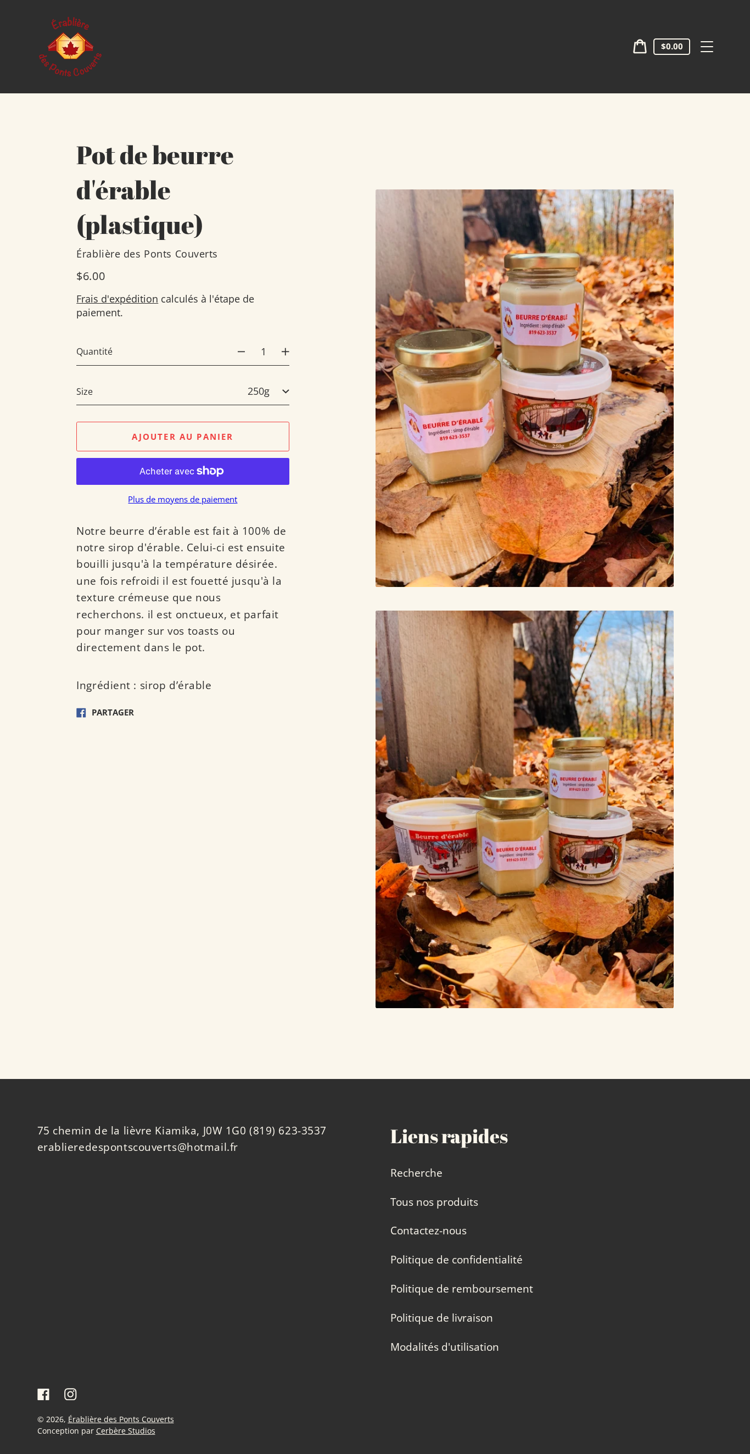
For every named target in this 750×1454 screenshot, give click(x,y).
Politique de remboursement (461, 1289)
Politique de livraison (441, 1318)
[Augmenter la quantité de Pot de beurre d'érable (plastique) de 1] (291, 351)
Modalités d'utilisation (444, 1347)
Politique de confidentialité (456, 1259)
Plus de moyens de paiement (182, 499)
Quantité (94, 351)
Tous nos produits (434, 1202)
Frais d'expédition (117, 298)
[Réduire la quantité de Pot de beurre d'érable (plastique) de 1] (235, 351)
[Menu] (707, 46)
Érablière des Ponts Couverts (121, 1419)
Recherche (416, 1173)
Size (84, 391)
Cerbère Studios (125, 1430)
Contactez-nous (428, 1230)
